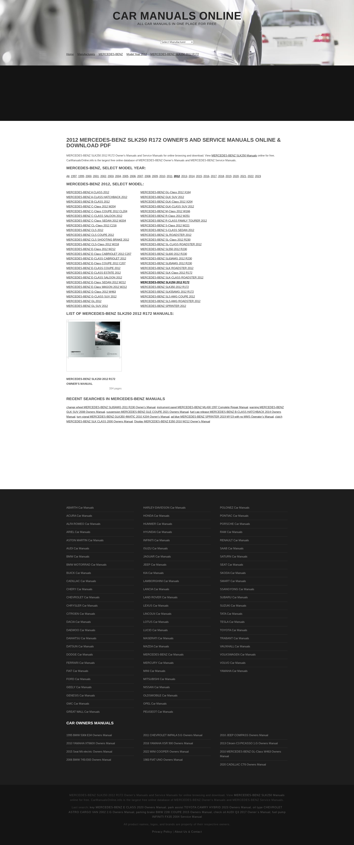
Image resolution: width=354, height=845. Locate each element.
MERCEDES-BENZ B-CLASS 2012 (88, 201)
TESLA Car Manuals (232, 621)
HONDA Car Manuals (156, 515)
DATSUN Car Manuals (80, 646)
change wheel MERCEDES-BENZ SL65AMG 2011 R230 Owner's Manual (110, 407)
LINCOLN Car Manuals (157, 613)
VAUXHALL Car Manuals (235, 646)
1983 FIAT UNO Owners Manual (163, 759)
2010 (162, 176)
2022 (251, 176)
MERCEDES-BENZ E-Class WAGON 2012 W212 (96, 286)
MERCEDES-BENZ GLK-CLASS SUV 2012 (167, 206)
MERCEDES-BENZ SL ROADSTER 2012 (165, 234)
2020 (236, 176)
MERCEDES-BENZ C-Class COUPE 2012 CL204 (96, 211)
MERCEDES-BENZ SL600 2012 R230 (163, 253)
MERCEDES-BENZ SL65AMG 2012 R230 (166, 263)
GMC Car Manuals (77, 703)
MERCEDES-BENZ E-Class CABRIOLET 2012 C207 (98, 253)
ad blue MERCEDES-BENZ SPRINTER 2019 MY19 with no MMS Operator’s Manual (222, 416)
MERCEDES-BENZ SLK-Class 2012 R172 (166, 272)
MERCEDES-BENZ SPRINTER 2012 (163, 305)
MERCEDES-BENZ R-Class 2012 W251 (165, 215)
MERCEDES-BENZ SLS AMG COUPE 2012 (167, 296)
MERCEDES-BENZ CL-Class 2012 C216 (91, 225)
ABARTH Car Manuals (80, 507)
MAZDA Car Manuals (156, 646)
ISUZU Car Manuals (155, 548)
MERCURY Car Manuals (158, 662)
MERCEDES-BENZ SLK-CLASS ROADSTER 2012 (171, 277)
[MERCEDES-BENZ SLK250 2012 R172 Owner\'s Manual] (98, 345)
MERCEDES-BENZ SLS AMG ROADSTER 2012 (170, 301)
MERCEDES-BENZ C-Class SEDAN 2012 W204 (96, 220)
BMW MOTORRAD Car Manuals (86, 564)
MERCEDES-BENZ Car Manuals (163, 654)
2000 (88, 176)
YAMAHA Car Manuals (234, 671)
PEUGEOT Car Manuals (158, 711)
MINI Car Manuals (154, 671)
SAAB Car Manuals (232, 548)
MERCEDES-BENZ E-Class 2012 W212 (90, 249)
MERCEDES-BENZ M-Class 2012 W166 (165, 211)
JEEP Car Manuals (154, 564)
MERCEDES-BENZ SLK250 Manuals (234, 155)
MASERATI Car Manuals (158, 638)
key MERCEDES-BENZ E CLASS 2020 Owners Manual (128, 807)
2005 (125, 176)
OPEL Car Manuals (155, 703)
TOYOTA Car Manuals (233, 630)
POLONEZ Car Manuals (234, 507)
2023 (258, 176)
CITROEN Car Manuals (80, 613)
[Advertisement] (177, 93)
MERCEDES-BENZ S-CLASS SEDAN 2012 (167, 230)
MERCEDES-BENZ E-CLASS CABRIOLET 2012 (96, 258)
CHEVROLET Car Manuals (83, 597)
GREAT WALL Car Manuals (83, 711)
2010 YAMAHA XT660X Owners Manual (90, 743)
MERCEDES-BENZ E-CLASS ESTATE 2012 (93, 272)
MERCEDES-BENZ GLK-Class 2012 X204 (166, 201)
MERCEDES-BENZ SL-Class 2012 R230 (165, 239)
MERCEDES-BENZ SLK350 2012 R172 (164, 286)
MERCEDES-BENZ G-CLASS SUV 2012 (91, 296)
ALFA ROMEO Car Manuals (83, 523)
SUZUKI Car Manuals (233, 605)
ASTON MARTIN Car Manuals (85, 540)
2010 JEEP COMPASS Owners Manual (244, 735)
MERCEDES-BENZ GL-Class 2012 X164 (165, 192)
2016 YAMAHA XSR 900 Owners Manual (168, 743)
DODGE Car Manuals (79, 654)
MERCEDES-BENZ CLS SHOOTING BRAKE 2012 (97, 239)
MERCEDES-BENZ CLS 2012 (84, 230)
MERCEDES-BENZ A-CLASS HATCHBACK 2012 (96, 197)
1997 (74, 176)
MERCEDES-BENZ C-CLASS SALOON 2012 (94, 215)
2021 (243, 176)
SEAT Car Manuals (231, 564)
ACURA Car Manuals (79, 515)
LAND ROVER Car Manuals (160, 597)
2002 (103, 176)
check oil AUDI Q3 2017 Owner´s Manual (242, 812)
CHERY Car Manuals (79, 589)
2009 (155, 176)
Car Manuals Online (177, 15)
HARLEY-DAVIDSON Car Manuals (164, 507)
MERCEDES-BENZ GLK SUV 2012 (162, 197)
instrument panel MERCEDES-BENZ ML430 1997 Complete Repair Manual (202, 407)
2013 (184, 176)
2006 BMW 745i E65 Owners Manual (88, 759)
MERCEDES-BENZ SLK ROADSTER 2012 (166, 268)
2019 (228, 176)
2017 (214, 176)
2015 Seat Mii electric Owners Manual (89, 751)
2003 (111, 176)
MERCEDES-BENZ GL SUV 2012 (87, 305)
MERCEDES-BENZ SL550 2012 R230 (163, 249)
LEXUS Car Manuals (156, 605)
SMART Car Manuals (233, 581)
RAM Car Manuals (231, 532)
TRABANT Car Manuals (234, 638)
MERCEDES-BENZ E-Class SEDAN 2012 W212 (96, 282)
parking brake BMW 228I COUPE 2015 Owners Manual (174, 812)
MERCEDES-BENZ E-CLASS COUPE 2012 (93, 268)
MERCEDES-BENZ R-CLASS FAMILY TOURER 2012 (173, 220)
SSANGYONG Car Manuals (237, 589)
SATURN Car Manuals (233, 556)
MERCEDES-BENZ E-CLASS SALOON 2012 (94, 277)
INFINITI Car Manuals (156, 540)
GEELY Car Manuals (79, 687)
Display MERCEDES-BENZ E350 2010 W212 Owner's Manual (172, 421)
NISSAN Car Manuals (156, 687)
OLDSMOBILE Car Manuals (160, 695)
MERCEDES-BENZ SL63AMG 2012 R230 (166, 258)
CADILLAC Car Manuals (81, 581)
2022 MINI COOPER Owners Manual (166, 751)
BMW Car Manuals (77, 556)
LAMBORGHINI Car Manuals (161, 581)
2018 (221, 176)
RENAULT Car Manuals (234, 540)
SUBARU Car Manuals (234, 597)
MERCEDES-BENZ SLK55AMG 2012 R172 (167, 291)
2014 (192, 176)
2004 (118, 176)
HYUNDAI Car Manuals (157, 532)
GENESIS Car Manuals (80, 695)
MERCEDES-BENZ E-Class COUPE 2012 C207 (96, 263)
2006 (133, 176)
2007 (140, 176)
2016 (206, 176)
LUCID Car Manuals (155, 630)
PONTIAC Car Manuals (234, 515)
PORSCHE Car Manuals (235, 523)
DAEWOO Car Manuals (80, 630)
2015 (199, 176)
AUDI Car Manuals (77, 548)
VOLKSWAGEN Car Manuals (238, 654)
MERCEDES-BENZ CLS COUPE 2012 (90, 234)
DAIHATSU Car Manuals (81, 638)
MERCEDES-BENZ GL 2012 (83, 301)
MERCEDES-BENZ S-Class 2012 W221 (165, 225)
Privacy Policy (162, 831)
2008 (147, 176)
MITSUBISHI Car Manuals (159, 679)
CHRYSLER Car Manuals (82, 605)
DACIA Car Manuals (78, 621)
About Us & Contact (188, 831)
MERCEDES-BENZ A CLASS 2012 (87, 192)
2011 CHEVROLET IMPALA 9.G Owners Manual (172, 735)
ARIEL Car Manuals (78, 532)
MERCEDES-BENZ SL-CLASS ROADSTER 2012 (171, 244)
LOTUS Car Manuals (156, 621)
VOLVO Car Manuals (233, 662)
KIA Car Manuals (153, 573)
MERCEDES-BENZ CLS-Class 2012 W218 (92, 244)
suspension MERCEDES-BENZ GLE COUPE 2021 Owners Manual (147, 411)
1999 (81, 176)
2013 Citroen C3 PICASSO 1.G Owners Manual (249, 743)
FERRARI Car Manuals (80, 662)
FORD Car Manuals (78, 679)
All (67, 176)
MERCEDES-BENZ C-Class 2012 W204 (91, 206)
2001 (96, 176)
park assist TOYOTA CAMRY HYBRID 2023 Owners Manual (209, 807)
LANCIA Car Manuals (156, 589)
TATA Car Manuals (231, 613)
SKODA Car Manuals (233, 573)
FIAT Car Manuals (77, 671)
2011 (169, 176)
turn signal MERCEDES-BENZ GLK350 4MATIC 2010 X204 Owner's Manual (123, 416)
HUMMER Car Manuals (157, 523)
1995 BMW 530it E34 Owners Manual (89, 735)
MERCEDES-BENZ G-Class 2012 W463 (91, 291)
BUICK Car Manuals (78, 573)
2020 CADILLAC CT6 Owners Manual (243, 764)
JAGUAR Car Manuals (157, 556)
